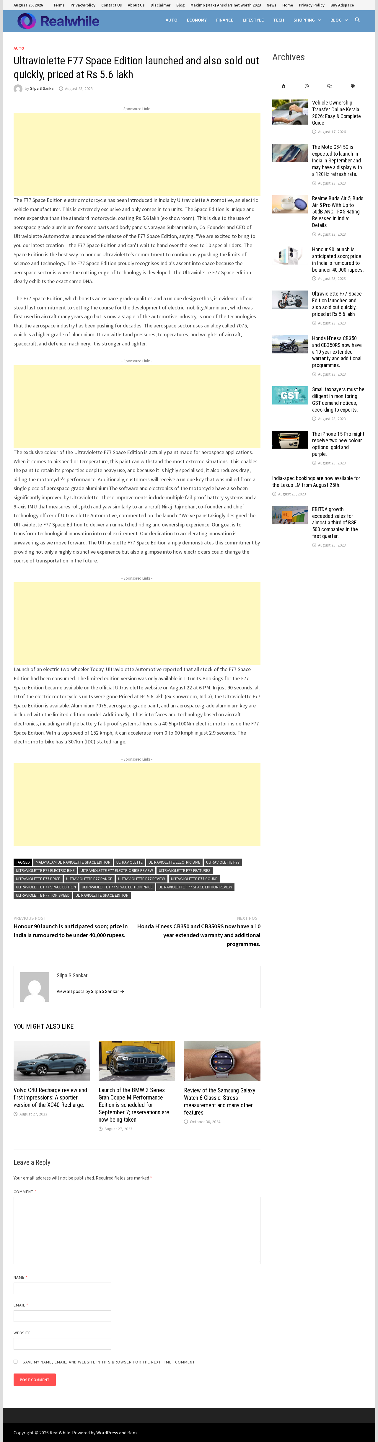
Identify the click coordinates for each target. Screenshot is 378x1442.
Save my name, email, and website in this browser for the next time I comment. (109, 1362)
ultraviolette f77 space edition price (117, 887)
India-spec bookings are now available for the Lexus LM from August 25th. (316, 481)
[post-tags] (352, 86)
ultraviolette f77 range (89, 878)
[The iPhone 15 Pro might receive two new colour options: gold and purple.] (290, 434)
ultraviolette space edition (102, 895)
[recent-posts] (306, 86)
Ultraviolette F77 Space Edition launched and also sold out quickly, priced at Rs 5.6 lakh (337, 304)
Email (21, 1305)
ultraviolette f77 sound (194, 878)
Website (22, 1332)
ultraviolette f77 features (185, 870)
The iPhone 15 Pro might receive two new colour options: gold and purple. (338, 444)
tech (278, 20)
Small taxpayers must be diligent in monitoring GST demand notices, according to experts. (338, 399)
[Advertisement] (137, 154)
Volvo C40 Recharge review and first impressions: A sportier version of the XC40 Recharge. (50, 1097)
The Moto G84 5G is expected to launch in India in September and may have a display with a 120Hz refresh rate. (337, 160)
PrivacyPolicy (83, 5)
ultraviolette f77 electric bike (45, 870)
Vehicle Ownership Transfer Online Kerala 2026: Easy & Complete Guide (336, 112)
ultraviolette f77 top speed (43, 895)
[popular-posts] (283, 86)
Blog (180, 5)
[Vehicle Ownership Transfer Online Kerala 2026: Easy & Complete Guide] (290, 103)
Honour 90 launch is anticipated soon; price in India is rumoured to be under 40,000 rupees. (338, 259)
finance (224, 20)
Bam (132, 1433)
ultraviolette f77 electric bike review (117, 870)
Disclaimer (160, 5)
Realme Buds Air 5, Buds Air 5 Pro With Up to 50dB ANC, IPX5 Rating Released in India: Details (338, 211)
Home (287, 5)
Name (21, 1277)
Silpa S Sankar (42, 88)
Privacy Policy (312, 5)
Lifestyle (253, 20)
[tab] (283, 86)
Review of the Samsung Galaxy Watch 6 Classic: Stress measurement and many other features (219, 1101)
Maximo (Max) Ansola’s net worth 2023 (225, 5)
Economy (197, 20)
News (271, 5)
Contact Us (111, 5)
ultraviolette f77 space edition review (195, 887)
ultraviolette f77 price (38, 878)
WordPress (107, 1433)
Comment (25, 1191)
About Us (136, 5)
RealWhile (60, 1433)
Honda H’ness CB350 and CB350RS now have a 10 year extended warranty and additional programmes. (337, 351)
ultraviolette (129, 862)
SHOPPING (304, 20)
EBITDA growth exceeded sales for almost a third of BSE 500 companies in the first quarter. (335, 522)
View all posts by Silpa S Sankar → (90, 991)
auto (171, 20)
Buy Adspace (342, 5)
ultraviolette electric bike (174, 862)
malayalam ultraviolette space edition (73, 862)
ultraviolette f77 (222, 862)
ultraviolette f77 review (141, 878)
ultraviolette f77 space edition (46, 887)
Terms (59, 5)
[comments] (329, 86)
